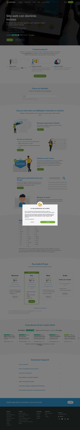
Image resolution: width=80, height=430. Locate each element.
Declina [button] (32, 222)
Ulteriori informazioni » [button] (29, 219)
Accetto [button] (47, 222)
